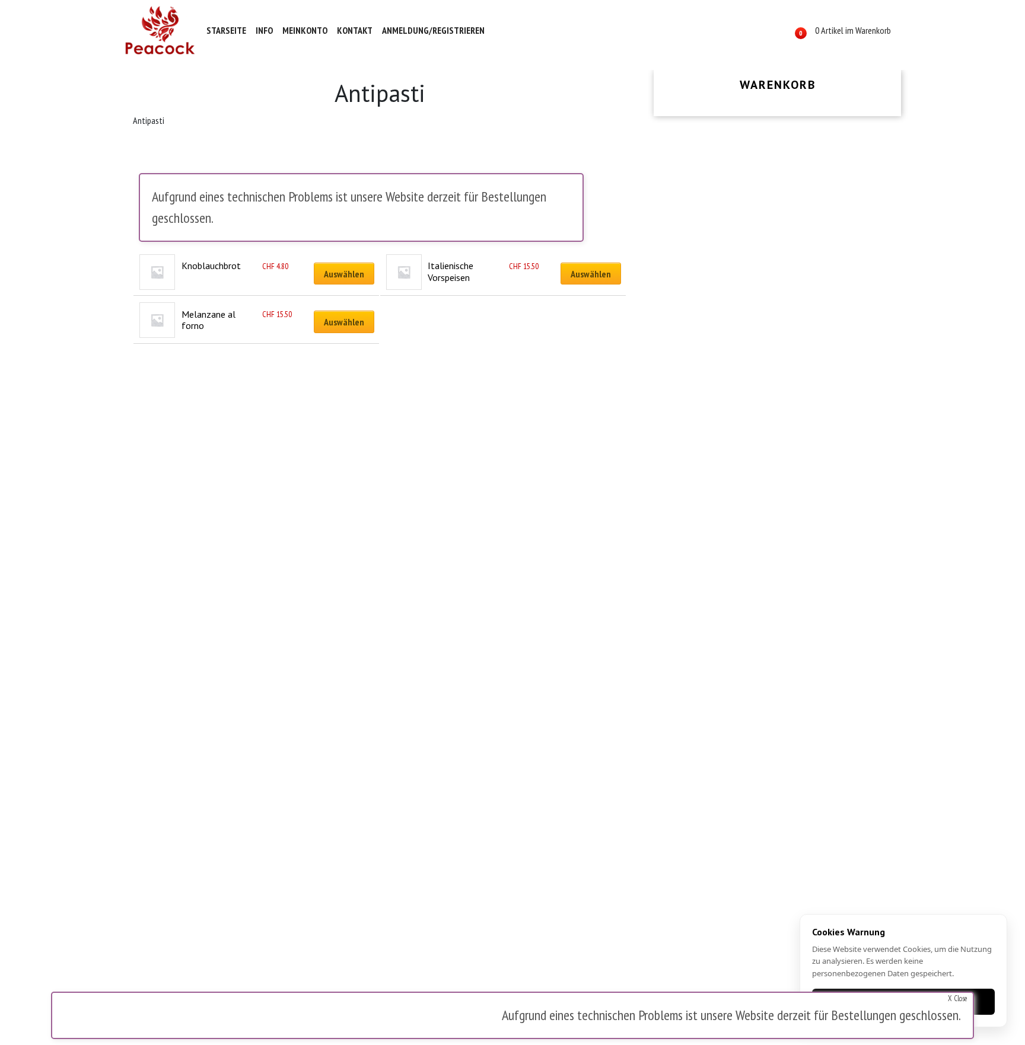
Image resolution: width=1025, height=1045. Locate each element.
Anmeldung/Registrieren (433, 30)
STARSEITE (226, 30)
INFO (264, 30)
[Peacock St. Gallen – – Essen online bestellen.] (160, 30)
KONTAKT (355, 30)
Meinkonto (304, 30)
